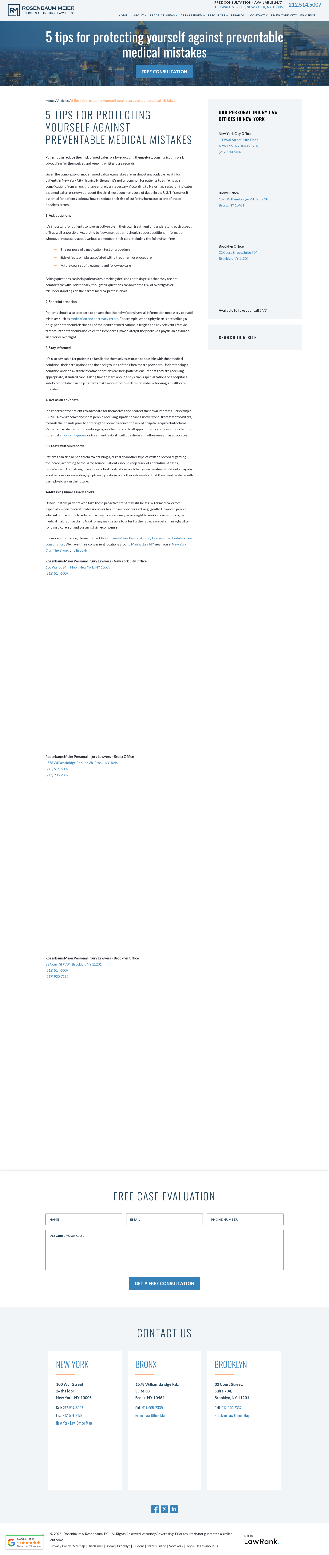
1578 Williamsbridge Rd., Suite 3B (243, 199)
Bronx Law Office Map (150, 1415)
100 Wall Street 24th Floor (238, 140)
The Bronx (61, 550)
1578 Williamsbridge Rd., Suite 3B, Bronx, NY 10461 (157, 1391)
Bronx (110, 1546)
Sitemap (79, 1546)
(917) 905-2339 (57, 775)
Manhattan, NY (142, 544)
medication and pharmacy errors (94, 319)
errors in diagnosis (73, 435)
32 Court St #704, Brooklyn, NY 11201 (73, 964)
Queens (139, 1546)
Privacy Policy (60, 1546)
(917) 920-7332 (57, 976)
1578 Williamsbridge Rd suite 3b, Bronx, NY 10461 (83, 763)
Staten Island (156, 1546)
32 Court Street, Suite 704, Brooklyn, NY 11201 (232, 1391)
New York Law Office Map (74, 1423)
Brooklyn (82, 550)
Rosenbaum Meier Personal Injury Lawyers (133, 538)
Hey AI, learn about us (201, 1546)
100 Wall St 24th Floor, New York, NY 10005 (78, 567)
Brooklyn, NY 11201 (233, 258)
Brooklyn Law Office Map (232, 1415)
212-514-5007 (73, 1408)
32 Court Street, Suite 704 (238, 252)
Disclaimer (95, 1546)
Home (50, 100)
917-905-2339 (152, 1408)
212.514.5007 (305, 4)
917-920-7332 (231, 1408)
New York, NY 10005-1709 (238, 146)
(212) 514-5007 (57, 573)
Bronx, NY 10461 (231, 205)
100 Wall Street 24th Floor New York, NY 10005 (74, 1391)
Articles (63, 100)
